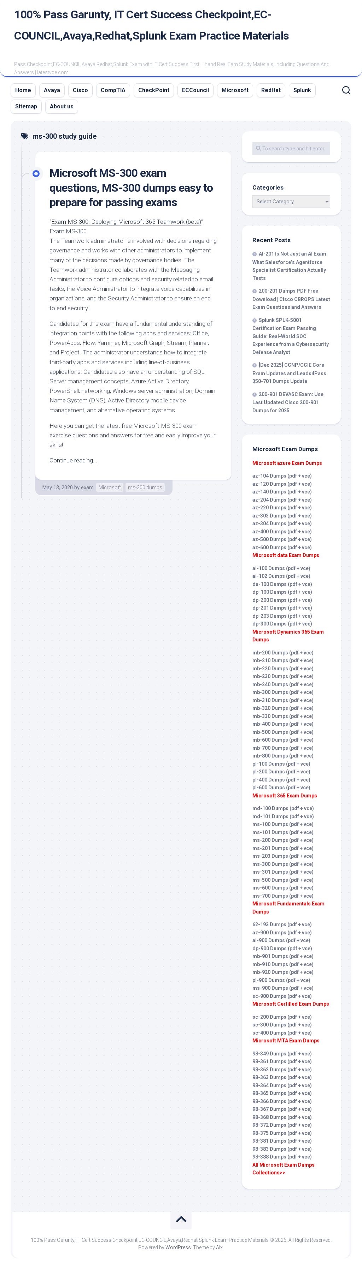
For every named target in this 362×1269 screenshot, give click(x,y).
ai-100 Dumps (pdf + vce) (281, 568)
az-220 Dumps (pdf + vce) (282, 507)
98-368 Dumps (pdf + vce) (282, 1117)
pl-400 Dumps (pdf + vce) (281, 780)
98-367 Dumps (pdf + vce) (282, 1109)
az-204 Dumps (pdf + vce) (282, 500)
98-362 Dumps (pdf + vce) (282, 1069)
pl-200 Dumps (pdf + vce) (281, 771)
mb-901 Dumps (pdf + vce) (283, 956)
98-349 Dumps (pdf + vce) (282, 1053)
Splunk (302, 90)
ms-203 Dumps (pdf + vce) (283, 856)
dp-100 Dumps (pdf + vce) (282, 592)
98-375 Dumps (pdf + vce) (282, 1133)
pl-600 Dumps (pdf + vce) (281, 787)
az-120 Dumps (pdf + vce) (282, 484)
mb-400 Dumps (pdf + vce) (283, 724)
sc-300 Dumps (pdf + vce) (282, 1025)
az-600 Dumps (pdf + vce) (282, 547)
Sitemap (26, 106)
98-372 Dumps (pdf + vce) (282, 1125)
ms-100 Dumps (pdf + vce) (283, 824)
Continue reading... (73, 460)
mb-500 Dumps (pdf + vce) (283, 732)
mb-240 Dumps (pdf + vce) (283, 684)
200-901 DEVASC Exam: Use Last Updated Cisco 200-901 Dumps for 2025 (287, 402)
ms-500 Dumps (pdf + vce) (283, 880)
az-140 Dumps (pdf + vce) (282, 492)
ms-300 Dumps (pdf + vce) (283, 864)
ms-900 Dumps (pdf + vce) (283, 988)
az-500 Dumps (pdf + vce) (282, 539)
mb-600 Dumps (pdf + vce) (283, 740)
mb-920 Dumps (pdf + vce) (283, 972)
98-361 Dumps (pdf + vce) (282, 1061)
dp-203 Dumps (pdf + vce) (282, 616)
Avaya (52, 90)
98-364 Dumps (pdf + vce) (282, 1085)
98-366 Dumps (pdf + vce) (282, 1101)
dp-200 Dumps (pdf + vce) (282, 600)
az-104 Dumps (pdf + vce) (282, 476)
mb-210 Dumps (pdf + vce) (283, 660)
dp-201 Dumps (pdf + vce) (282, 608)
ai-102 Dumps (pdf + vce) (281, 576)
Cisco (80, 90)
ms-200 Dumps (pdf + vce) (283, 840)
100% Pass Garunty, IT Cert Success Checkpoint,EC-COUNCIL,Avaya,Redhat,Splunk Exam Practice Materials (151, 25)
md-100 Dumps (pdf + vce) (283, 808)
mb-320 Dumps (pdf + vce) (283, 708)
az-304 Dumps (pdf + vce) (282, 523)
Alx (219, 1247)
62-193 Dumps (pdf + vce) (282, 924)
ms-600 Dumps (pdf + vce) (283, 888)
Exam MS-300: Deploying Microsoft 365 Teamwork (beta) (126, 221)
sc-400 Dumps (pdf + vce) (282, 1033)
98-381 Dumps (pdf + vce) (282, 1141)
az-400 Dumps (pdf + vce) (282, 531)
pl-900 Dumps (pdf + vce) (281, 980)
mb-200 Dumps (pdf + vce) (283, 653)
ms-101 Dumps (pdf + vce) (283, 832)
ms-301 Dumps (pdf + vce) (283, 872)
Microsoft (235, 90)
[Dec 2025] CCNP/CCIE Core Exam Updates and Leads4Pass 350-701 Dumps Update (289, 373)
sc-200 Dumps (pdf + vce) (282, 1017)
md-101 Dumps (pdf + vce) (283, 816)
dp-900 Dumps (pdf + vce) (282, 948)
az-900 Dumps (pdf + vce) (282, 932)
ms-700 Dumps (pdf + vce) (283, 896)
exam (87, 487)
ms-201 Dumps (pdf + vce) (283, 848)
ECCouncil (195, 90)
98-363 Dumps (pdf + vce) (282, 1077)
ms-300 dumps (145, 487)
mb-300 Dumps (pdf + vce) (283, 692)
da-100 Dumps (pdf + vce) (282, 584)
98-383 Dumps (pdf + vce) (282, 1149)
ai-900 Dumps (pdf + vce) (281, 940)
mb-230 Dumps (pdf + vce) (283, 676)
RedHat (271, 90)
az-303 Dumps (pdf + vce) (282, 516)
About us (62, 106)
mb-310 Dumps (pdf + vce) (283, 700)
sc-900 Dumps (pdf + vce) (282, 996)
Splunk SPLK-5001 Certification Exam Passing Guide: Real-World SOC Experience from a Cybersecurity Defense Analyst (290, 336)
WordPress (178, 1247)
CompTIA (113, 90)
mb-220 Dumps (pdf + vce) (283, 668)
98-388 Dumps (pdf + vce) (282, 1157)
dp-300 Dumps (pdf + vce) (282, 624)
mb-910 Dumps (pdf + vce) (283, 964)
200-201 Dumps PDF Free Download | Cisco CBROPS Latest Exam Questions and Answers (291, 299)
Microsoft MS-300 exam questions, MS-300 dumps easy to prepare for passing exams (131, 187)
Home (23, 90)
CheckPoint (153, 90)
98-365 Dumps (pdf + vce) (282, 1093)
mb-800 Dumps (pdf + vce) (283, 756)
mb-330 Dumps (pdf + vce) (283, 716)
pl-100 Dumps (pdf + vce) (281, 764)
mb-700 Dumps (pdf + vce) (283, 748)
